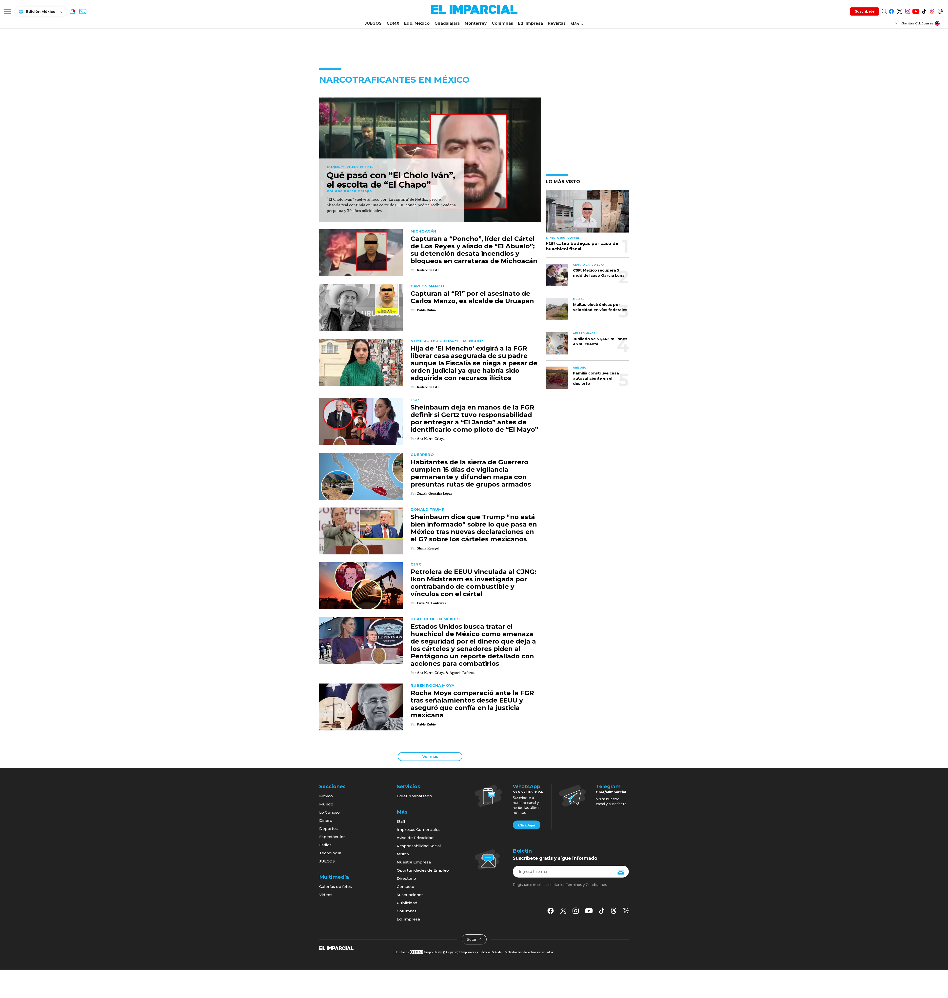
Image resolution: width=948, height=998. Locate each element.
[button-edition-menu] (897, 23)
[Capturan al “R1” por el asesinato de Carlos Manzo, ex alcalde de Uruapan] (361, 307)
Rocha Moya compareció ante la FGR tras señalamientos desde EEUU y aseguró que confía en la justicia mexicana (472, 704)
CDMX (393, 23)
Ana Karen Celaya (353, 191)
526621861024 (528, 792)
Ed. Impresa (530, 23)
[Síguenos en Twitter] (899, 10)
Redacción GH (428, 270)
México (326, 796)
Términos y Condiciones (586, 884)
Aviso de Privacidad (415, 837)
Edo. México (417, 23)
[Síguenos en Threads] (932, 10)
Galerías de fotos (335, 886)
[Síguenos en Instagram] (908, 10)
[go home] (336, 948)
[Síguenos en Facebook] (891, 10)
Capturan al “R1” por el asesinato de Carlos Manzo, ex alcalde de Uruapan (472, 297)
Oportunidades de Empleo (423, 870)
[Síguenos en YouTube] (916, 10)
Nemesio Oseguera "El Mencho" (447, 341)
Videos (325, 894)
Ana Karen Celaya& (433, 673)
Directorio (406, 878)
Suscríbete (864, 11)
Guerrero (422, 454)
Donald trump (428, 509)
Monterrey (476, 23)
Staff (401, 821)
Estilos (325, 844)
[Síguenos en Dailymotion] (940, 10)
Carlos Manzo (427, 286)
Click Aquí (526, 825)
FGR (415, 400)
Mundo (326, 804)
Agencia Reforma (462, 673)
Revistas (557, 23)
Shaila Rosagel (428, 548)
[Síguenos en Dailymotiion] (626, 910)
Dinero (325, 820)
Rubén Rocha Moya (432, 685)
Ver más (430, 756)
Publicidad (407, 902)
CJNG (416, 564)
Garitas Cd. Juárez (917, 23)
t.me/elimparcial (611, 792)
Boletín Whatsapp (414, 796)
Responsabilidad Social (419, 845)
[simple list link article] (587, 213)
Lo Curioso (329, 812)
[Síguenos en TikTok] (924, 10)
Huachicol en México (435, 619)
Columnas (502, 23)
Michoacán (423, 231)
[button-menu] (7, 11)
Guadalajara (447, 23)
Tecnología (330, 853)
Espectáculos (332, 836)
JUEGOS (373, 23)
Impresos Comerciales (418, 829)
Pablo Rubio (426, 310)
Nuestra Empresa (414, 862)
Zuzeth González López (435, 493)
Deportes (328, 828)
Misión (403, 854)
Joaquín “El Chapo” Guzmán (350, 167)
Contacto (405, 886)
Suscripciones (410, 894)
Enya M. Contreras (431, 603)
